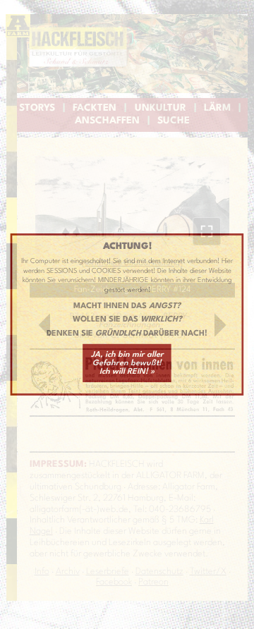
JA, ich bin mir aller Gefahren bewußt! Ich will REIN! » (127, 363)
